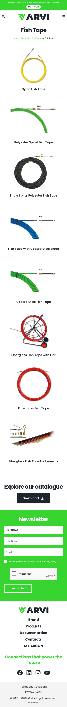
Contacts (33, 639)
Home (16, 38)
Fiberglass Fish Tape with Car (33, 355)
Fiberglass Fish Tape (33, 408)
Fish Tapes (37, 38)
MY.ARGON (33, 646)
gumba (34, 702)
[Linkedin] (29, 673)
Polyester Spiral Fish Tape (33, 142)
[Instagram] (38, 673)
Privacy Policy (33, 692)
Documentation (33, 633)
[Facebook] (20, 673)
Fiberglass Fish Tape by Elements (33, 461)
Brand (33, 620)
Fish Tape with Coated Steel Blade (33, 249)
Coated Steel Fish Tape (33, 302)
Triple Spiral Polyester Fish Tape (33, 195)
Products (25, 38)
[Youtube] (47, 673)
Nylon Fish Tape (33, 89)
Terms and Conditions (33, 686)
